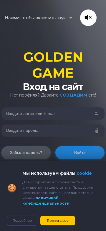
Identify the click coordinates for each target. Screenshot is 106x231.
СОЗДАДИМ (73, 95)
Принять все (58, 221)
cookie (84, 173)
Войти (80, 152)
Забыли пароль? (26, 152)
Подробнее (22, 221)
